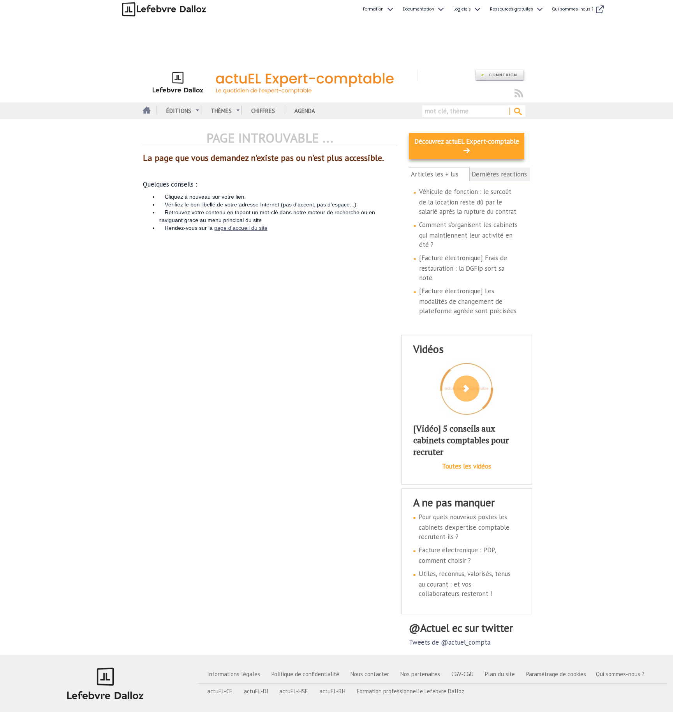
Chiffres (263, 111)
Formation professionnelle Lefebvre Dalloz (410, 691)
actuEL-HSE (293, 691)
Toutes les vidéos (466, 466)
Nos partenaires (420, 674)
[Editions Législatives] (105, 683)
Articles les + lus (439, 174)
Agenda (304, 111)
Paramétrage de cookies (556, 674)
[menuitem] (379, 9)
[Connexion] (499, 75)
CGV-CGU (462, 674)
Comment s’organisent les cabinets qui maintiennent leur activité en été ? (468, 234)
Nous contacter (370, 674)
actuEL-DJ (256, 691)
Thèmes (221, 111)
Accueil (146, 110)
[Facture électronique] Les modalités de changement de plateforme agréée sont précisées (467, 301)
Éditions (178, 111)
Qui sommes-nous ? (620, 674)
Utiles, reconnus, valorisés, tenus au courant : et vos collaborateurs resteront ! (465, 583)
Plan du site (500, 674)
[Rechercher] (517, 112)
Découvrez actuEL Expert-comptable (466, 141)
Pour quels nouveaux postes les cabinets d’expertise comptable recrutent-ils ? (464, 527)
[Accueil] (280, 81)
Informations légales (233, 674)
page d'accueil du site (241, 228)
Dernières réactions (499, 174)
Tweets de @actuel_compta (449, 642)
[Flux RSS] (519, 94)
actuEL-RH (332, 691)
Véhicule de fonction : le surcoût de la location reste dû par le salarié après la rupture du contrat (467, 201)
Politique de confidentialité (305, 674)
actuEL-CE (220, 691)
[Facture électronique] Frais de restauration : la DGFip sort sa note (463, 268)
